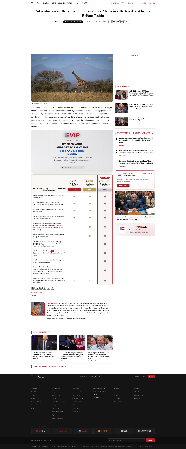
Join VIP (151, 376)
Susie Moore (76, 395)
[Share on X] (110, 21)
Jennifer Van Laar (77, 391)
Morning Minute (36, 401)
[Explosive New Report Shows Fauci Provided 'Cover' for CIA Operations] (135, 203)
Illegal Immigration (57, 411)
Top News (34, 388)
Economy (54, 398)
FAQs (144, 376)
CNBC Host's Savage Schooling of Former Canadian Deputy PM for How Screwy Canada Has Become (72, 355)
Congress (54, 391)
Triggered (96, 397)
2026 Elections (56, 388)
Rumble (61, 315)
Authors (33, 408)
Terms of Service (35, 446)
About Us (116, 388)
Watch (33, 395)
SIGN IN (130, 3)
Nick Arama (36, 361)
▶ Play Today (123, 185)
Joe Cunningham (77, 398)
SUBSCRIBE (142, 3)
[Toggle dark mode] (154, 3)
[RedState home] (38, 376)
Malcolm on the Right (99, 388)
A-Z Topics (55, 384)
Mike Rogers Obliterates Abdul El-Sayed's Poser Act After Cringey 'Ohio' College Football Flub (99, 355)
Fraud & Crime (56, 408)
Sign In (137, 376)
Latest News (34, 391)
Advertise (116, 391)
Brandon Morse (76, 401)
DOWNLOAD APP (117, 3)
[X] (88, 376)
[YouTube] (99, 376)
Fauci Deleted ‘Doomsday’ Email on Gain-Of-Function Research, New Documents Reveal (141, 106)
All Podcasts (96, 404)
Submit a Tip (117, 398)
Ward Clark (58, 22)
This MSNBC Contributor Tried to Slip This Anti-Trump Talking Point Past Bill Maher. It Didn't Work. (136, 140)
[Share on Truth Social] (114, 21)
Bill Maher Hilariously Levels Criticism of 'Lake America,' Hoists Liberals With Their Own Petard (43, 355)
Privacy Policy (45, 446)
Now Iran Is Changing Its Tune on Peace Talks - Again (140, 119)
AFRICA (33, 295)
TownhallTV (34, 405)
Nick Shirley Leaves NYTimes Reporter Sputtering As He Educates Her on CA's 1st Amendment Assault (141, 93)
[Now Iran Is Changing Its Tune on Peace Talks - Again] (121, 121)
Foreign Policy (56, 405)
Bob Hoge (75, 408)
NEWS (54, 3)
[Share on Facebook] (118, 21)
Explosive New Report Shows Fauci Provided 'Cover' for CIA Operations (135, 218)
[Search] (150, 3)
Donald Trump (56, 395)
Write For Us (117, 401)
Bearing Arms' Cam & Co (100, 400)
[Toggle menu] (32, 3)
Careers (116, 395)
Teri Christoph (92, 361)
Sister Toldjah (76, 411)
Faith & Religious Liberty (59, 401)
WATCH (69, 3)
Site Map (73, 446)
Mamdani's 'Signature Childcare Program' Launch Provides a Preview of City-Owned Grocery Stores (136, 151)
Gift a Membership (139, 391)
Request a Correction (64, 446)
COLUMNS (61, 3)
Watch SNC (137, 398)
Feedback (53, 446)
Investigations (35, 398)
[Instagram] (91, 376)
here (102, 313)
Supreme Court (56, 415)
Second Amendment (58, 418)
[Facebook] (95, 376)
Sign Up (150, 440)
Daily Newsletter (138, 395)
